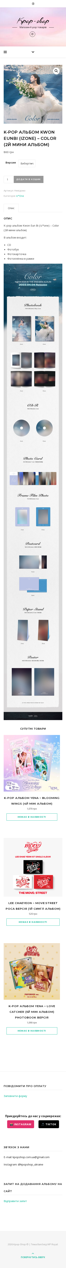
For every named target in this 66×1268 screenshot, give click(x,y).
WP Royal (52, 1244)
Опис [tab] (11, 208)
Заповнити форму (15, 1096)
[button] (56, 71)
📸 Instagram (20, 1124)
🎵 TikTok (48, 1124)
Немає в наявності (32, 817)
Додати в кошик (28, 179)
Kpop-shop (33, 21)
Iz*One (20, 196)
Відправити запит (15, 1201)
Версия (11, 162)
